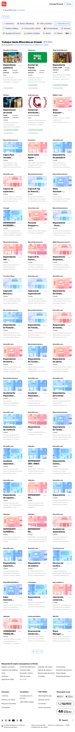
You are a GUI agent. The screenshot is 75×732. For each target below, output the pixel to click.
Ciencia (59, 33)
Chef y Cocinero (46, 23)
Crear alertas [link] (48, 42)
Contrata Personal (56, 4)
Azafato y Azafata (33, 33)
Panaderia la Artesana (10, 50)
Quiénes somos (44, 699)
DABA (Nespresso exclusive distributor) (62, 242)
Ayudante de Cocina (13, 33)
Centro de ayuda (44, 707)
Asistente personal (63, 676)
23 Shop (6, 95)
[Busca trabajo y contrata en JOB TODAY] (4, 4)
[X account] (17, 720)
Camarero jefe (25, 670)
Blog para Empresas (9, 703)
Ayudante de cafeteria (10, 670)
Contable (41, 676)
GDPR (67, 725)
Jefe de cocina (25, 676)
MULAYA (55, 616)
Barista (48, 33)
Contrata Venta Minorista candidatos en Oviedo (31, 45)
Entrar (69, 4)
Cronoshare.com (33, 208)
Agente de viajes (8, 679)
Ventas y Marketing (27, 23)
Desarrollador (61, 673)
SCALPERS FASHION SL (11, 582)
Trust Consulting (8, 276)
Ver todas (23, 679)
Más (67, 33)
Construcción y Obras (32, 28)
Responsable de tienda (46, 673)
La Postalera (32, 582)
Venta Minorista (63, 23)
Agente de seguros (45, 670)
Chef (3, 673)
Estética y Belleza (12, 28)
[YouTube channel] (13, 720)
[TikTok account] (2, 720)
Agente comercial (8, 667)
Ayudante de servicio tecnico (63, 670)
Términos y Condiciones (55, 725)
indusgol (6, 208)
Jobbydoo (31, 446)
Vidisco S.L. (32, 50)
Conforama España (34, 616)
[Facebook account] (9, 720)
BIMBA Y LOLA (57, 95)
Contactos (42, 703)
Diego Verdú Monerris (60, 50)
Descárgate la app (45, 696)
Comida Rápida (52, 28)
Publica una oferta (8, 699)
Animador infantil (26, 673)
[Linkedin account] (21, 720)
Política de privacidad (38, 725)
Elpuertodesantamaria (10, 140)
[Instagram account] (6, 720)
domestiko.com (58, 140)
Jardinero (5, 676)
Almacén (67, 28)
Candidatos (6, 707)
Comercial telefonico (27, 667)
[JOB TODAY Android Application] (69, 696)
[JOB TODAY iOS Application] (60, 696)
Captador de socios (45, 667)
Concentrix (31, 140)
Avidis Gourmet (33, 95)
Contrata (5, 696)
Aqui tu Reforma (58, 582)
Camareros (10, 23)
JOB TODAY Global (26, 702)
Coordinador (61, 667)
